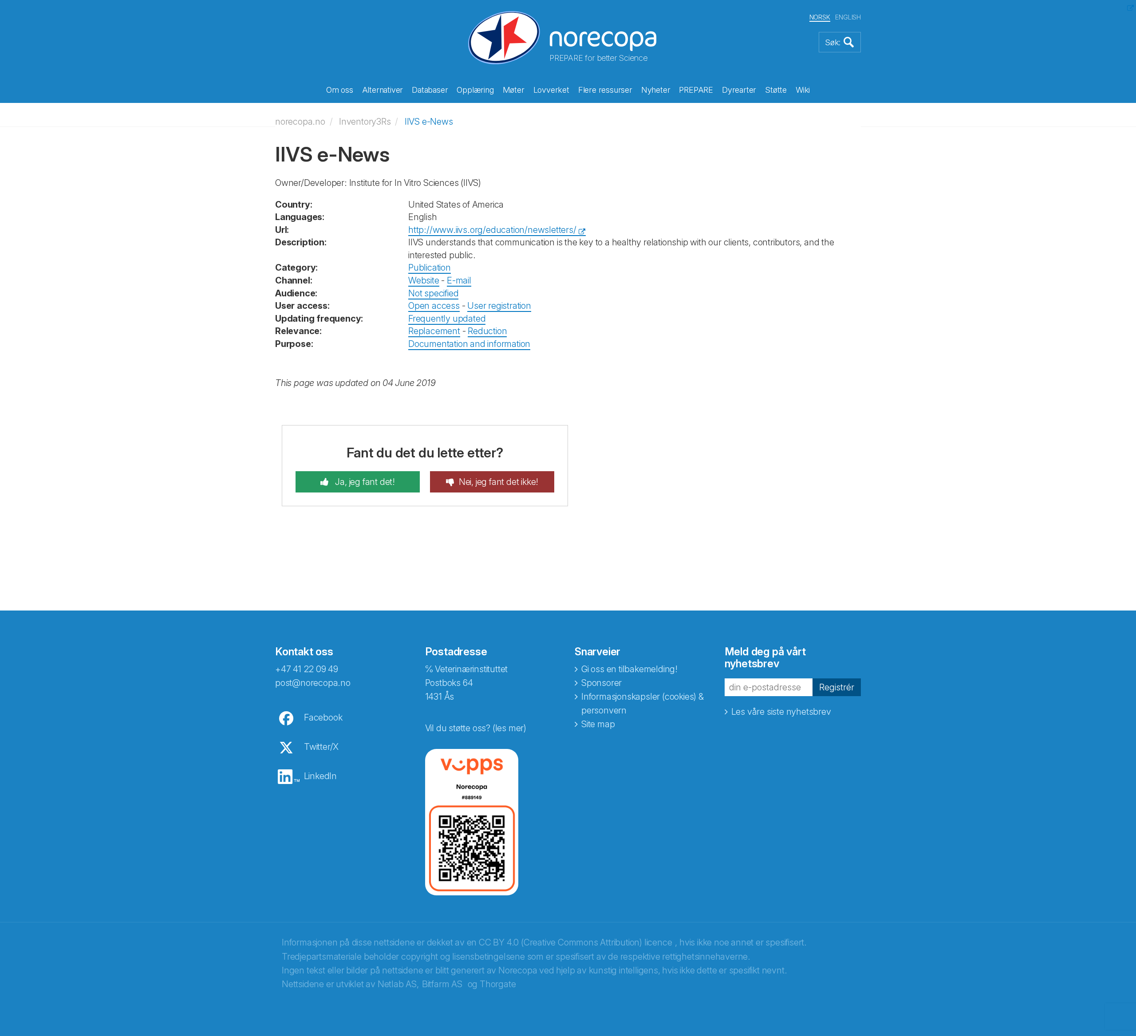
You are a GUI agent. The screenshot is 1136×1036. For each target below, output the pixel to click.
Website (423, 280)
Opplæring (475, 90)
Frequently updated (446, 318)
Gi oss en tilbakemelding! (629, 669)
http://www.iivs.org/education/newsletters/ (492, 230)
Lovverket (551, 90)
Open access (434, 305)
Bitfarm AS (442, 984)
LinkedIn (320, 776)
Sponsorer (601, 683)
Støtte (776, 90)
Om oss (339, 90)
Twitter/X (321, 746)
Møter (514, 90)
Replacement (434, 331)
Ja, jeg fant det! (364, 482)
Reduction (487, 331)
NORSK (819, 17)
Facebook (323, 717)
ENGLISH (848, 17)
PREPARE (696, 90)
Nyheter (656, 90)
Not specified (433, 293)
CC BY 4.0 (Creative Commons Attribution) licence (575, 942)
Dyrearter (739, 90)
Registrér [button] (836, 687)
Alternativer (382, 90)
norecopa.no (300, 121)
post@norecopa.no (313, 683)
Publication (429, 267)
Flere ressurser (605, 90)
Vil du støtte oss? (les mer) (475, 728)
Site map (598, 724)
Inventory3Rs (365, 121)
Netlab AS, (398, 984)
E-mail (459, 280)
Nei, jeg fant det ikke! (498, 482)
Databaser (430, 90)
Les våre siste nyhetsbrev (781, 711)
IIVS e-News (429, 121)
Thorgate (498, 984)
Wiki (803, 90)
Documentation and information (469, 344)
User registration (499, 305)
